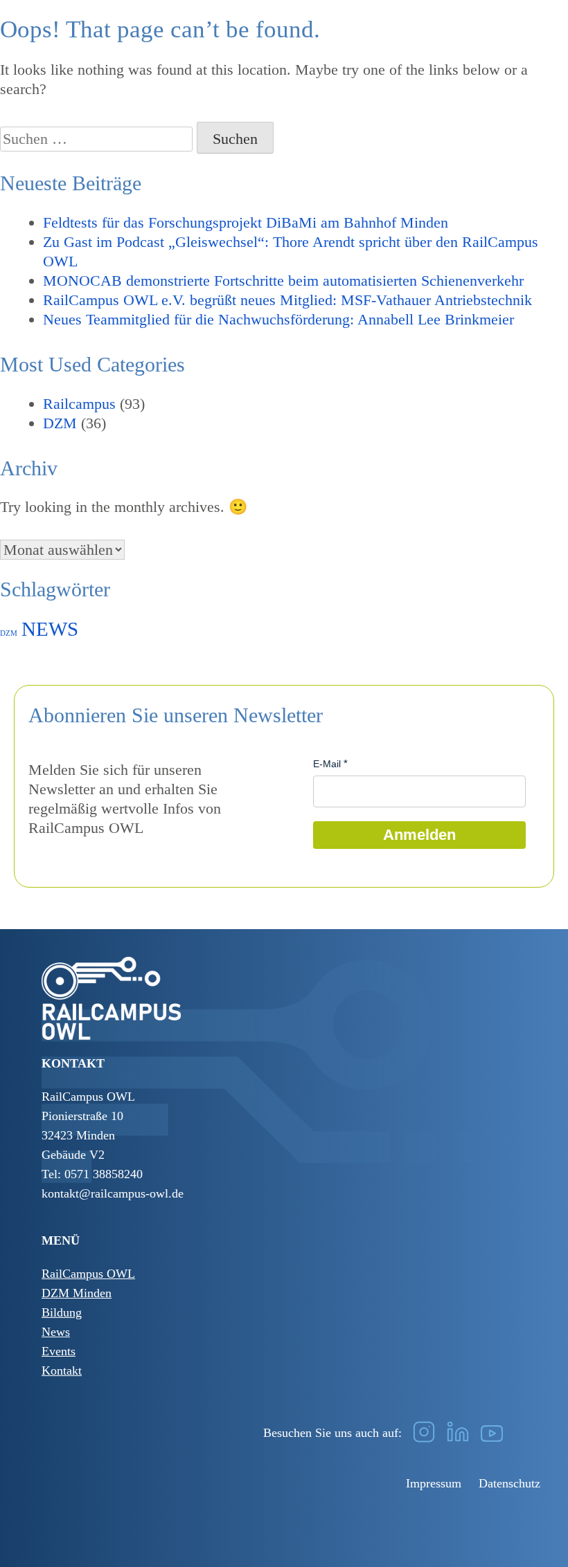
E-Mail (327, 763)
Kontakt (62, 1370)
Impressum (433, 1483)
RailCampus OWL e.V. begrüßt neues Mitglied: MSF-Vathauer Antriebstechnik (287, 300)
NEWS (49, 629)
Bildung (62, 1312)
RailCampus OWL (88, 1274)
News (56, 1332)
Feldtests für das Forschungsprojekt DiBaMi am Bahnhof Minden (245, 222)
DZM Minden (77, 1293)
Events (59, 1351)
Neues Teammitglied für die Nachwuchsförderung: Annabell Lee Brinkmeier (278, 319)
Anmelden (419, 834)
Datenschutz (509, 1483)
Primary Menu (543, 45)
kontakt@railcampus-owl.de (113, 1193)
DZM (60, 423)
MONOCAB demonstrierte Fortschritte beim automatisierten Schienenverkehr (283, 280)
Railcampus (79, 403)
